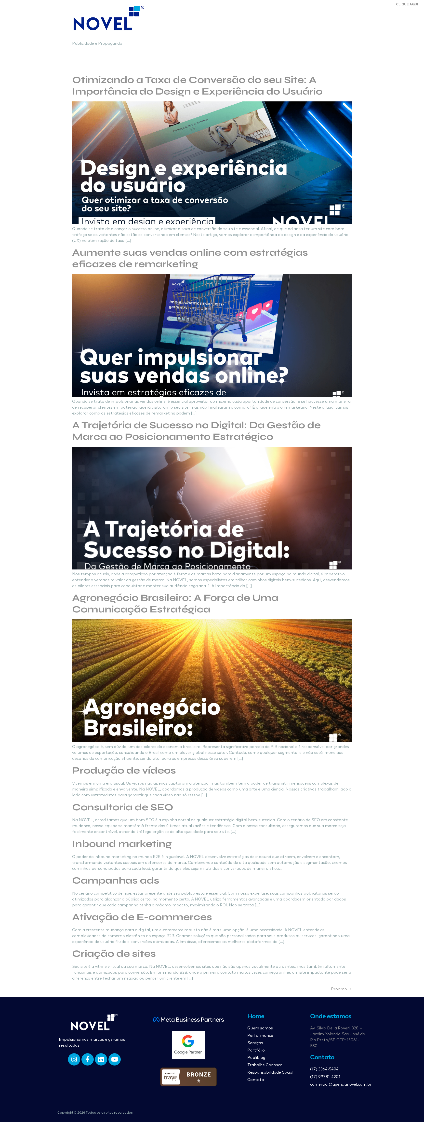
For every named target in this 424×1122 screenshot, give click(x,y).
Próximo (341, 989)
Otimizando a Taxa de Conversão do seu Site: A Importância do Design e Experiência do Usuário (197, 85)
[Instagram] (74, 1059)
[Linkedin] (101, 1059)
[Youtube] (114, 1059)
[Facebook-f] (87, 1059)
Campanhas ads (115, 880)
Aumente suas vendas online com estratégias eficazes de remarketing (190, 258)
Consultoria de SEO (122, 807)
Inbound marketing (122, 844)
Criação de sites (114, 953)
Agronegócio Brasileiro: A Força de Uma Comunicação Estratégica (175, 603)
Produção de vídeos (124, 770)
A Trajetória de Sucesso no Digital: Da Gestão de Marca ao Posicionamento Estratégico (196, 431)
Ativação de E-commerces (142, 917)
